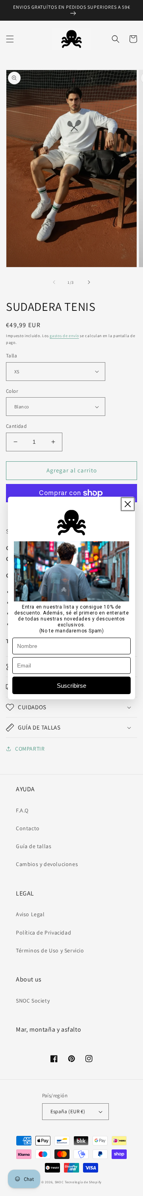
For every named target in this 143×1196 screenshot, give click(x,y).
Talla (11, 355)
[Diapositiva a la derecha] (89, 282)
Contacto (28, 828)
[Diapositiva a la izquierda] (54, 282)
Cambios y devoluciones (47, 864)
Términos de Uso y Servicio (50, 950)
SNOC (59, 1182)
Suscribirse (71, 685)
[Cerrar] (128, 504)
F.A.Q (22, 810)
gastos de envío (64, 335)
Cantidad (16, 426)
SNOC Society (33, 1000)
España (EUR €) (67, 1111)
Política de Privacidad (43, 932)
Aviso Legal (30, 914)
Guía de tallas (33, 846)
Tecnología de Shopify (83, 1182)
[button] (10, 39)
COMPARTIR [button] (29, 748)
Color (12, 391)
